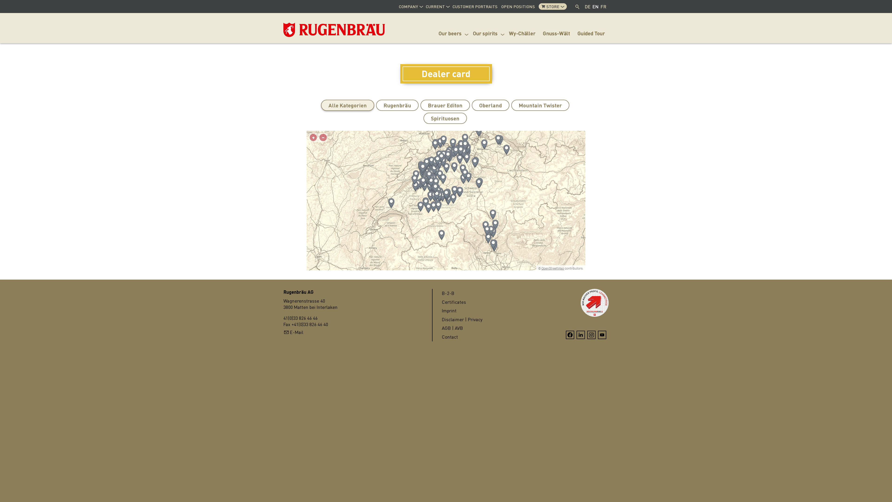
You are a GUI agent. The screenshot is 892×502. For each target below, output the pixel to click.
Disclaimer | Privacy (462, 319)
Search (577, 6)
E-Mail (296, 332)
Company (408, 6)
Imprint (449, 311)
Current (435, 6)
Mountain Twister (540, 105)
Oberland (490, 105)
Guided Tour (591, 33)
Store (552, 6)
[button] (421, 6)
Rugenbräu (397, 105)
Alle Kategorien (347, 105)
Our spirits (485, 33)
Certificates (454, 302)
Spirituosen (445, 118)
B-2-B (448, 293)
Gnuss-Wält (556, 33)
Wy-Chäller (522, 33)
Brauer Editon (445, 105)
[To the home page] (306, 30)
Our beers (450, 33)
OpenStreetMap (552, 268)
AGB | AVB (452, 328)
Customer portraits (475, 6)
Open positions (518, 6)
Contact (450, 337)
